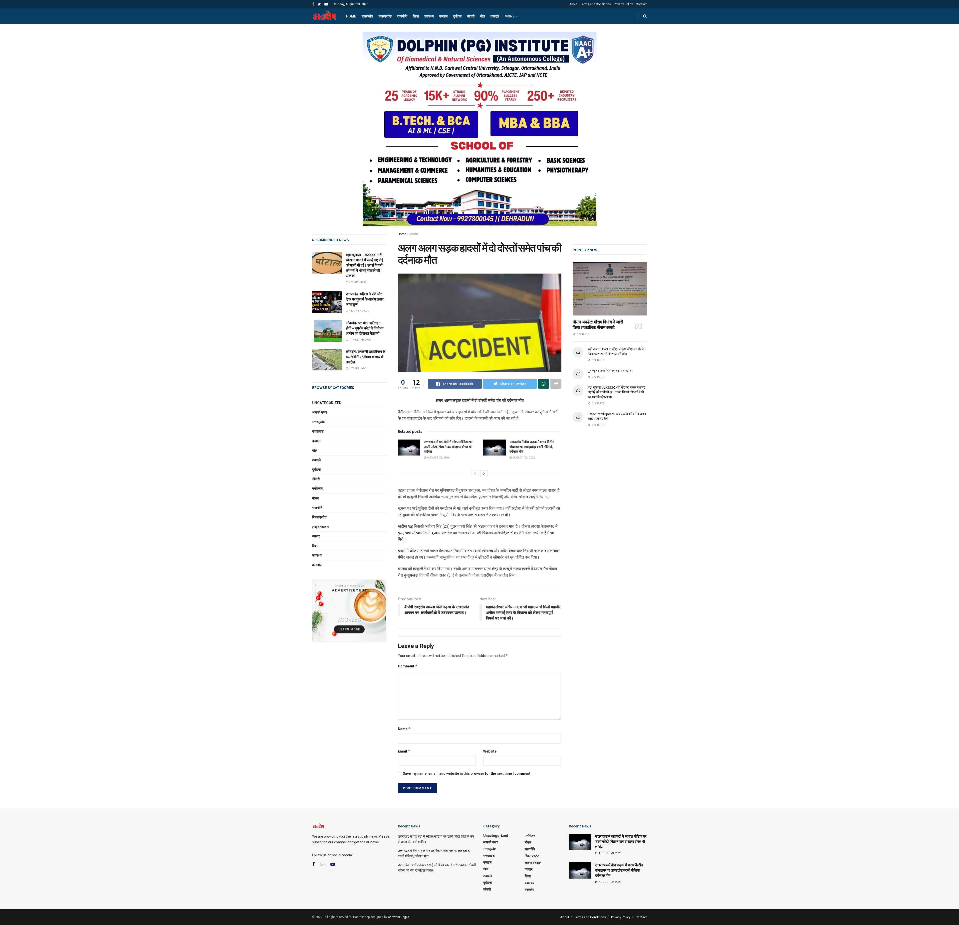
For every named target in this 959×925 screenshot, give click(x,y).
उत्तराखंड (367, 16)
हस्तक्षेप (414, 234)
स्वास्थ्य (429, 16)
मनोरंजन (317, 488)
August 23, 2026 (438, 457)
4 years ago (357, 282)
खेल (482, 16)
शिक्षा (416, 16)
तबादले (494, 16)
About (573, 4)
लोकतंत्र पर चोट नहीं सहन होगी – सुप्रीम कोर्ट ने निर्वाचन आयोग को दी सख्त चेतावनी (365, 328)
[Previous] (475, 473)
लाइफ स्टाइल (320, 527)
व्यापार (316, 536)
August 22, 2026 (523, 457)
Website (489, 751)
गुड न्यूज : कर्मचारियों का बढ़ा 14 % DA (610, 370)
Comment (408, 666)
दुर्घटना (457, 16)
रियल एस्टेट (319, 517)
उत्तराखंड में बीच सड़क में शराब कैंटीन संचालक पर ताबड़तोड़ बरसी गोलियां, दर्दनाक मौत (531, 447)
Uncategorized (326, 403)
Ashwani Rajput (398, 917)
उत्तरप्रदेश (385, 16)
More (509, 16)
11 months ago (359, 339)
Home (351, 16)
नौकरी (471, 16)
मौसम (315, 498)
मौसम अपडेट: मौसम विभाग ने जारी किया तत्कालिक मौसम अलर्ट (598, 324)
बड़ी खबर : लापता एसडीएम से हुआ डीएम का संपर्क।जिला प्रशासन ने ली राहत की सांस (617, 351)
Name (404, 728)
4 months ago (359, 310)
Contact (641, 4)
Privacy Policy (623, 4)
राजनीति (402, 16)
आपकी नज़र (319, 412)
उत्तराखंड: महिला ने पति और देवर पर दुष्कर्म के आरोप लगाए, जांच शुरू (365, 299)
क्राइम (443, 16)
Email (404, 751)
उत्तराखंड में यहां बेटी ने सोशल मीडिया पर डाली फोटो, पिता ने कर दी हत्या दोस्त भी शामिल (448, 447)
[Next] (484, 473)
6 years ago (357, 368)
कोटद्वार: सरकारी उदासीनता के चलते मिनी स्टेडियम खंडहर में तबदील (365, 356)
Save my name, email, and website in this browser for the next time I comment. (467, 773)
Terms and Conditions (595, 4)
